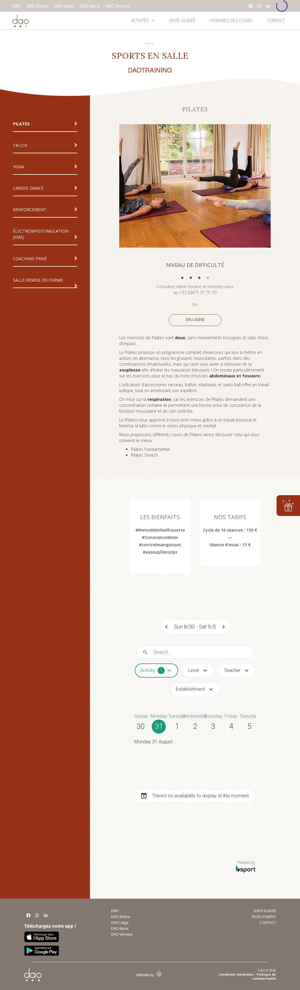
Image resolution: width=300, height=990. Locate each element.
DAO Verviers (118, 6)
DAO (16, 6)
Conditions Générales (236, 974)
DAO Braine (37, 6)
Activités (140, 20)
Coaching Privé (30, 258)
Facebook (250, 6)
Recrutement (264, 916)
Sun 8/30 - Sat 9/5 (195, 626)
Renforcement (29, 209)
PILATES (21, 124)
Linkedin (46, 917)
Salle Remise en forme (38, 280)
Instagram (259, 6)
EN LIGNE (195, 319)
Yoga (18, 166)
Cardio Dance (28, 188)
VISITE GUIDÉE (182, 20)
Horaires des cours (231, 20)
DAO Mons (90, 6)
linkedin (268, 6)
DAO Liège (64, 6)
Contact (276, 20)
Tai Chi (20, 145)
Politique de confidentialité (264, 976)
